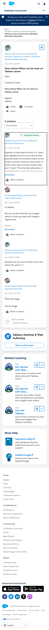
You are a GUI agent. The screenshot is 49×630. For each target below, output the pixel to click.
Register (32, 20)
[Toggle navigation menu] (43, 11)
